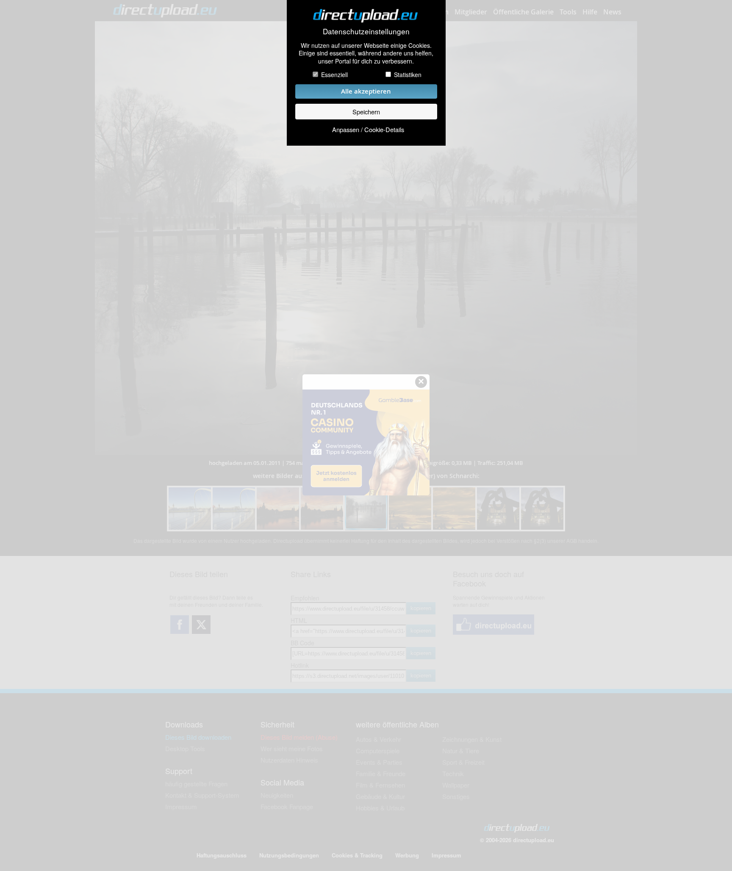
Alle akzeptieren (366, 91)
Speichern (366, 111)
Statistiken (407, 74)
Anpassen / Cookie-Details (368, 129)
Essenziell (334, 74)
